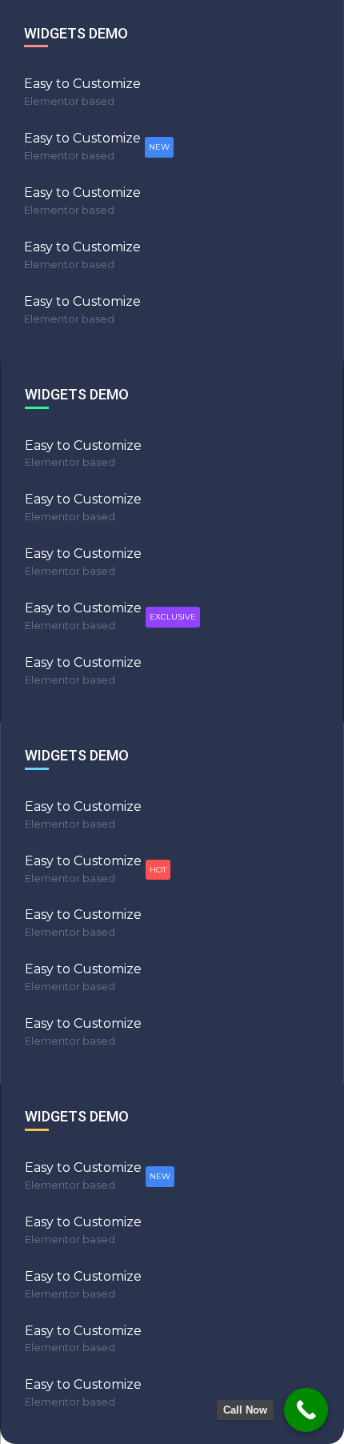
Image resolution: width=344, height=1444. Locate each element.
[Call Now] (306, 1410)
